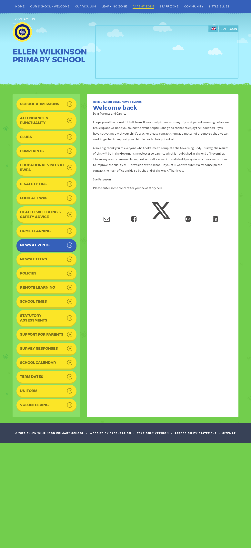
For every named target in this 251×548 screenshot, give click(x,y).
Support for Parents (41, 334)
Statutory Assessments (33, 318)
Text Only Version (153, 433)
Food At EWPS (33, 198)
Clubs (26, 137)
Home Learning (35, 231)
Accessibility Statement (195, 433)
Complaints (32, 151)
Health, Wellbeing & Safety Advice (40, 214)
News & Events (132, 102)
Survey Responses (39, 348)
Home (96, 102)
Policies (28, 273)
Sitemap (229, 433)
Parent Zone (111, 102)
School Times (33, 301)
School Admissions (39, 104)
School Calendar (38, 362)
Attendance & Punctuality (34, 120)
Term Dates (31, 376)
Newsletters (33, 259)
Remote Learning (37, 287)
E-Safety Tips (33, 184)
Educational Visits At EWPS (42, 167)
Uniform (28, 391)
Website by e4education (110, 433)
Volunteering (34, 405)
